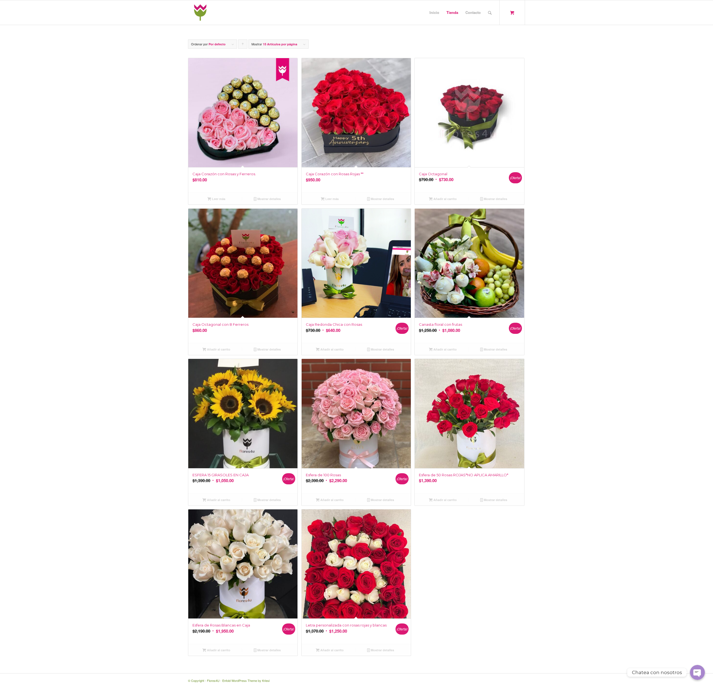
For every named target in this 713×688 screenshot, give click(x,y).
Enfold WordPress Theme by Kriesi (246, 680)
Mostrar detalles (269, 199)
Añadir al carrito (445, 199)
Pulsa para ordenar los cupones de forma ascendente (242, 45)
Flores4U (213, 680)
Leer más (218, 199)
